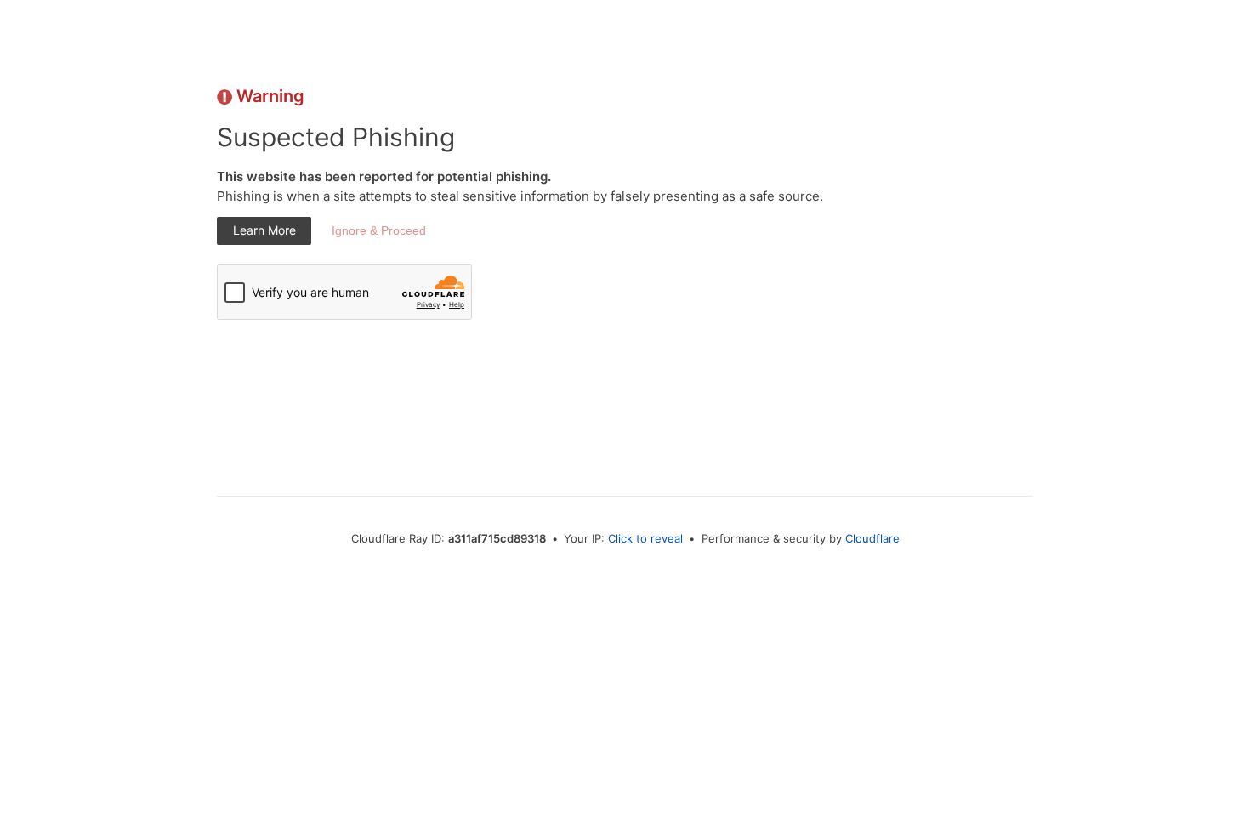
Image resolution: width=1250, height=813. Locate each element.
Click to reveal (645, 538)
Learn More (264, 230)
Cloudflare (872, 538)
